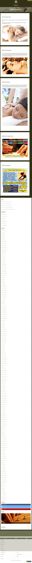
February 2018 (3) (3, 415)
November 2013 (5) (4, 499)
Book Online (2, 542)
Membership (2, 544)
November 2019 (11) (4, 376)
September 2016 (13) (4, 447)
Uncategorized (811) (4, 225)
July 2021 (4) (3, 344)
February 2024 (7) (3, 286)
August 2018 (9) (3, 404)
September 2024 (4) (4, 273)
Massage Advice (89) (4, 221)
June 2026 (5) (3, 234)
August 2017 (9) (3, 426)
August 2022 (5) (3, 320)
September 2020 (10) (4, 363)
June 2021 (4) (3, 346)
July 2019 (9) (3, 383)
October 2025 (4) (3, 249)
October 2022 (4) (3, 316)
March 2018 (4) (3, 413)
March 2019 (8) (3, 391)
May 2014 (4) (3, 488)
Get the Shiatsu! (6, 82)
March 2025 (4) (3, 262)
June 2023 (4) (3, 301)
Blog (18, 556)
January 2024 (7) (3, 288)
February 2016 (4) (3, 458)
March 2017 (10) (3, 436)
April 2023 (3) (3, 305)
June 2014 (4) (3, 486)
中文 (30, 0)
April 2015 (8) (3, 467)
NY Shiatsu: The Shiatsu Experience (6, 205)
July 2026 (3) (3, 232)
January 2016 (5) (3, 460)
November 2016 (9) (4, 443)
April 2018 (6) (3, 411)
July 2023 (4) (3, 299)
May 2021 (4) (3, 348)
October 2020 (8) (3, 361)
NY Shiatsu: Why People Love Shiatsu (6, 201)
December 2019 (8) (4, 374)
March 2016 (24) (3, 456)
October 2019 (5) (3, 378)
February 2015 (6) (3, 471)
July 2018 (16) (3, 406)
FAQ (1, 556)
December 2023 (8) (4, 290)
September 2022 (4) (4, 318)
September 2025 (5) (4, 251)
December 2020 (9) (4, 357)
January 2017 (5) (3, 439)
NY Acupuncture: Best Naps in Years (6, 203)
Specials (2, 548)
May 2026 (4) (3, 236)
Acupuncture (3, 552)
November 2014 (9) (4, 477)
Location (2, 546)
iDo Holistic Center (16, 4)
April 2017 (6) (3, 434)
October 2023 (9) (3, 294)
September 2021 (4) (4, 340)
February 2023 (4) (3, 309)
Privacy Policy (3, 550)
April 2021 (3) (3, 350)
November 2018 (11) (4, 398)
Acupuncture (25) (3, 214)
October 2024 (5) (3, 271)
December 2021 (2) (4, 335)
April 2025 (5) (3, 260)
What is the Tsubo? (6, 50)
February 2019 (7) (3, 393)
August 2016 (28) (3, 449)
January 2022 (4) (3, 333)
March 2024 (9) (3, 284)
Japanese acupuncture (7, 136)
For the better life (6, 17)
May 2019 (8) (3, 387)
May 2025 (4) (3, 258)
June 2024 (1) (3, 279)
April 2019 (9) (3, 389)
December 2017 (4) (4, 419)
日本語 (29, 0)
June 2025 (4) (3, 256)
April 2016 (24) (3, 454)
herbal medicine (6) (4, 216)
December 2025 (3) (4, 245)
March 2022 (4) (3, 329)
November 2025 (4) (4, 247)
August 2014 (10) (3, 482)
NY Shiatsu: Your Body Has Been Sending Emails (8, 209)
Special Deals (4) (3, 223)
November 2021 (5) (4, 337)
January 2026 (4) (3, 243)
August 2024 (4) (3, 275)
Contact (2, 558)
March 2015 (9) (3, 469)
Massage (2, 554)
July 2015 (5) (3, 462)
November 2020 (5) (4, 359)
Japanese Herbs (19, 554)
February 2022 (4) (3, 331)
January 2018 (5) (3, 417)
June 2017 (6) (3, 430)
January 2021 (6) (3, 355)
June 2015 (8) (3, 464)
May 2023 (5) (3, 303)
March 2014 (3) (3, 492)
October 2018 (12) (3, 400)
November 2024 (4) (4, 269)
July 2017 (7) (3, 428)
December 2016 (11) (4, 441)
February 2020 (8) (3, 370)
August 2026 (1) (3, 230)
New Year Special (6, 165)
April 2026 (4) (3, 238)
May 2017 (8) (3, 432)
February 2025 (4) (3, 264)
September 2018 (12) (4, 402)
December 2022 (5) (4, 312)
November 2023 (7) (4, 292)
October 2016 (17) (3, 445)
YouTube (4, 509)
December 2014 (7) (4, 475)
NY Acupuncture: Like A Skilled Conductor (7, 207)
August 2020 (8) (3, 365)
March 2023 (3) (3, 307)
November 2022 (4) (4, 314)
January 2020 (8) (3, 372)
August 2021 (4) (3, 342)
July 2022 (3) (3, 322)
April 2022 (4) (3, 327)
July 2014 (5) (3, 484)
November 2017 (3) (4, 421)
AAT (17, 552)
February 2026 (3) (3, 241)
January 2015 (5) (3, 473)
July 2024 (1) (3, 277)
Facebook (4, 504)
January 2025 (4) (3, 266)
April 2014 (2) (3, 490)
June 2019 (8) (3, 385)
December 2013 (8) (4, 497)
